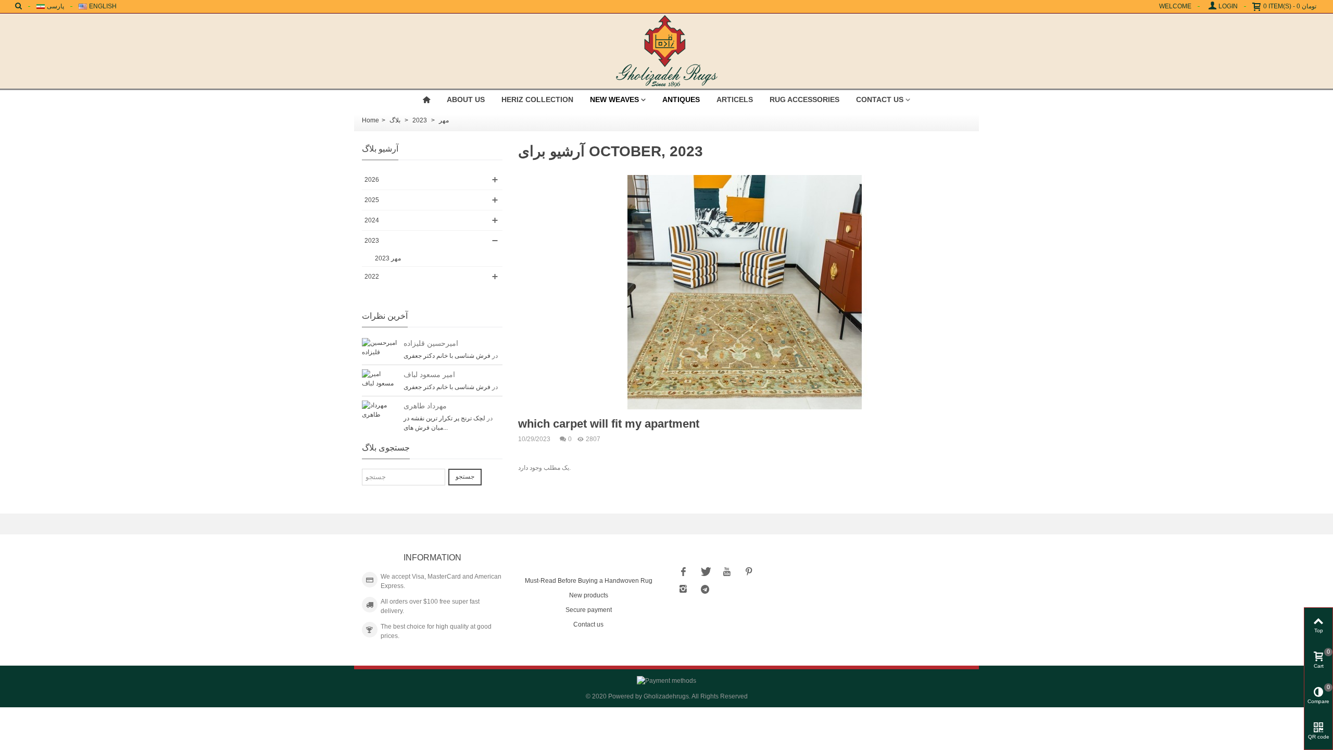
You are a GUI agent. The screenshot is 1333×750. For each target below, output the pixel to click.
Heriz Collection (537, 99)
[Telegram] (705, 589)
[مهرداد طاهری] (380, 409)
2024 (371, 220)
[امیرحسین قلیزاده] (380, 347)
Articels (734, 99)
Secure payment (588, 610)
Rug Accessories (804, 99)
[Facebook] (683, 571)
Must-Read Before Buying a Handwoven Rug (588, 580)
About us (466, 99)
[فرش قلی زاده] (666, 50)
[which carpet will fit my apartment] (744, 291)
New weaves (614, 99)
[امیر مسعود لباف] (380, 378)
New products (588, 595)
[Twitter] (705, 571)
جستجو (465, 476)
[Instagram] (683, 589)
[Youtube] (727, 571)
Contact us (879, 99)
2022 (371, 276)
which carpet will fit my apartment (608, 423)
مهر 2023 (388, 258)
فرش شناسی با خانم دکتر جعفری (447, 355)
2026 (371, 179)
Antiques (681, 99)
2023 (371, 240)
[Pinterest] (749, 571)
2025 (371, 200)
